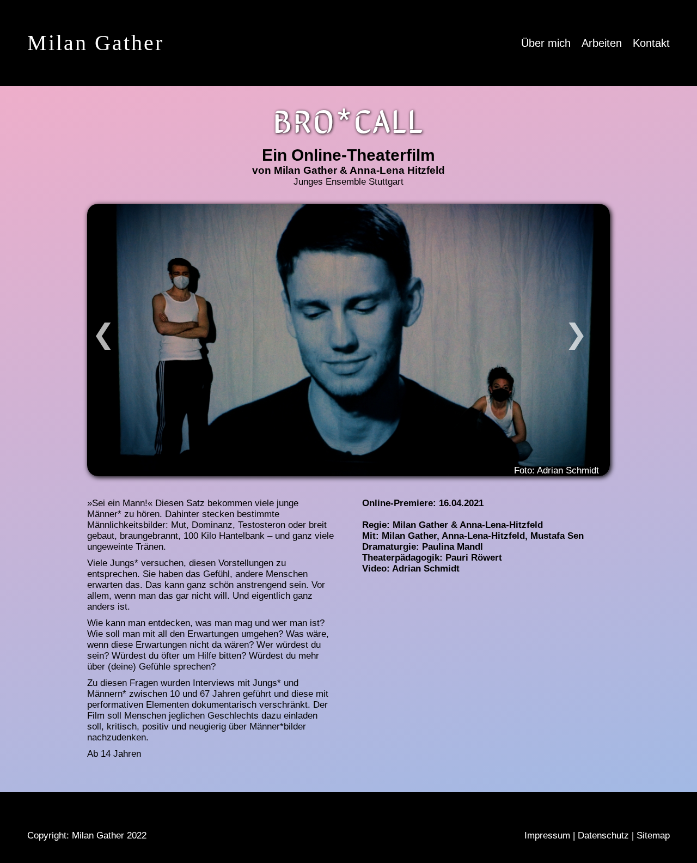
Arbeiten (602, 43)
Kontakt (651, 43)
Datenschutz (603, 835)
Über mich (546, 43)
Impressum (547, 835)
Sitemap (653, 835)
